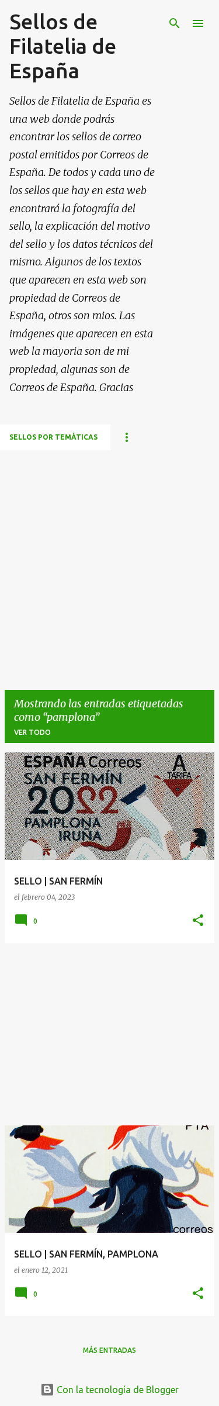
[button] (198, 921)
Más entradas (109, 1350)
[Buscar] (175, 23)
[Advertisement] (109, 559)
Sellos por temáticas (53, 437)
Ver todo (32, 732)
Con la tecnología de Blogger (116, 1389)
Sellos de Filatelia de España (62, 45)
